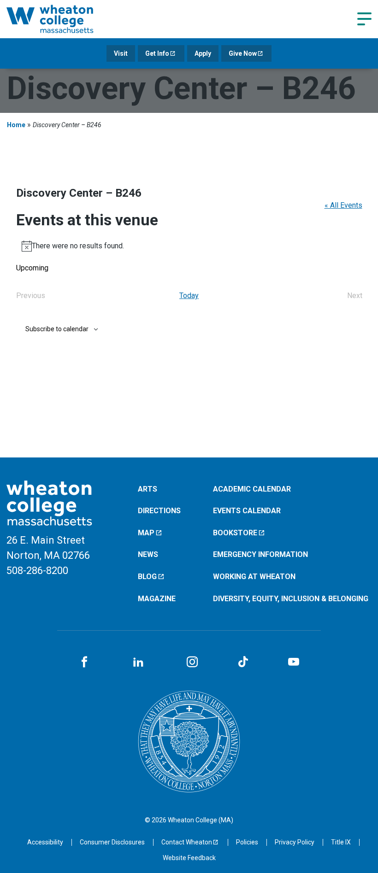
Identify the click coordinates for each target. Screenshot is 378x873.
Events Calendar (247, 510)
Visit (121, 53)
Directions (159, 510)
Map (146, 532)
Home (16, 125)
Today (189, 295)
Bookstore (235, 532)
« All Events (343, 205)
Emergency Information (260, 554)
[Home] (61, 19)
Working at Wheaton (254, 576)
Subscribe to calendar (57, 329)
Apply (203, 53)
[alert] (189, 246)
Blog (147, 576)
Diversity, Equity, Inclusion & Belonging (290, 598)
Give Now (243, 53)
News (148, 554)
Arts (147, 489)
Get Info (157, 53)
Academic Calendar (252, 489)
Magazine (157, 598)
